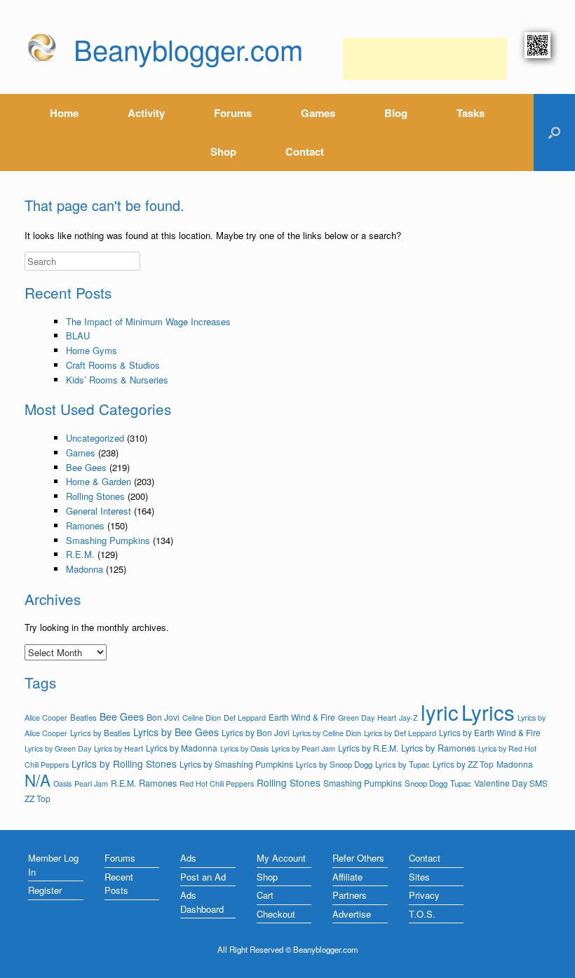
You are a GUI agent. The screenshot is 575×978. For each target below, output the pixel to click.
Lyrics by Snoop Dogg (334, 764)
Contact (304, 151)
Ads (188, 857)
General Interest (98, 510)
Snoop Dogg (426, 783)
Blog (395, 113)
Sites (419, 876)
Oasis (62, 783)
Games (318, 113)
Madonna (84, 569)
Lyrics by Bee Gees (176, 732)
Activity (146, 113)
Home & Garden (98, 481)
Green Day (356, 717)
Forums (233, 113)
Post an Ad (203, 876)
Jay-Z (408, 717)
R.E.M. (80, 554)
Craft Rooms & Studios (113, 365)
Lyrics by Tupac (402, 764)
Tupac (460, 783)
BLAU (78, 335)
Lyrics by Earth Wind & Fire (490, 732)
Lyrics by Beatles (100, 732)
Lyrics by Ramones (438, 747)
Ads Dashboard (202, 902)
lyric (440, 711)
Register (45, 890)
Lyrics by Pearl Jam (303, 748)
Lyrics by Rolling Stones (124, 763)
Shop (223, 151)
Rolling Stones (95, 496)
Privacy (424, 895)
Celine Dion (201, 717)
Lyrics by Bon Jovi (256, 732)
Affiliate (347, 876)
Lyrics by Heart (118, 748)
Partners (349, 895)
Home (64, 113)
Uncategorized (95, 437)
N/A (37, 779)
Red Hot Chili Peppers (217, 783)
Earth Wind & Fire (302, 717)
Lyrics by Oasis (244, 748)
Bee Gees (86, 467)
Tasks (470, 113)
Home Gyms (91, 350)
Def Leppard (245, 717)
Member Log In (53, 864)
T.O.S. (422, 914)
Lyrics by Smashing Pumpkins (236, 764)
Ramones (85, 525)
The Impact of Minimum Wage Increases (148, 321)
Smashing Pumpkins (108, 540)
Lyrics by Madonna (181, 748)
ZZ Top (37, 798)
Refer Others (358, 857)
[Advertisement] (425, 59)
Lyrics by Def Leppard (400, 732)
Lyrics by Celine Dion (326, 732)
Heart (386, 717)
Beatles (83, 717)
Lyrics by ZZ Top (463, 764)
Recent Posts (118, 883)
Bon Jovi (163, 717)
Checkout (276, 914)
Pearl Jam (91, 783)
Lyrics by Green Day (58, 748)
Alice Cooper (46, 717)
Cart (265, 895)
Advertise (351, 914)
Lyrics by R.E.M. (368, 748)
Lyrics (488, 711)
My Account (281, 857)
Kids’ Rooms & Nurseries (117, 379)
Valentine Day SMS (511, 783)
